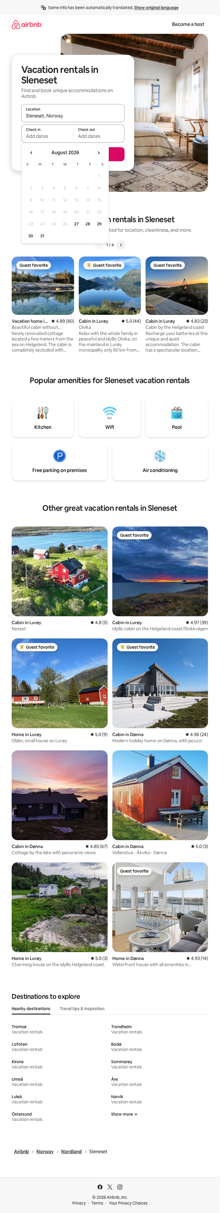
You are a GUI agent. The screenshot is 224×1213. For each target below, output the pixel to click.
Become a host (188, 24)
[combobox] (73, 115)
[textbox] (47, 136)
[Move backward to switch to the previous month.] (31, 153)
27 (76, 224)
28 (87, 224)
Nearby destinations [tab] (31, 1008)
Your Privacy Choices (128, 1203)
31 (42, 235)
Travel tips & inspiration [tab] (82, 1008)
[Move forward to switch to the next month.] (98, 153)
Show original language (156, 7)
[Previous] (99, 245)
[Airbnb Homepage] (26, 24)
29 (99, 224)
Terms (97, 1203)
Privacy (79, 1203)
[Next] (120, 245)
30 (30, 235)
